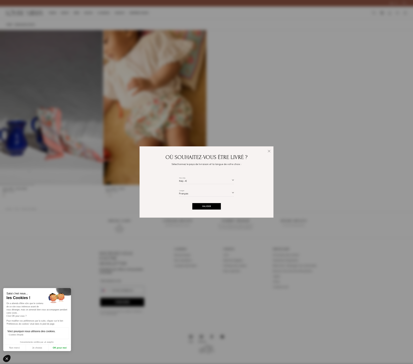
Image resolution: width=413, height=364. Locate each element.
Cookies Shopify (16, 335)
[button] (7, 358)
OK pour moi (60, 347)
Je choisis (37, 347)
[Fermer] (269, 151)
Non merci (14, 347)
